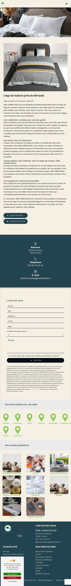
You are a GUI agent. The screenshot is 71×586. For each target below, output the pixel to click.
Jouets (38, 554)
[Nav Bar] (66, 4)
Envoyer (37, 360)
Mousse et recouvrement (13, 554)
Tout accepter (12, 574)
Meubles (39, 568)
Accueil (6, 551)
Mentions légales (45, 580)
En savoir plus (16, 215)
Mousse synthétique (44, 560)
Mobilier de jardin (42, 574)
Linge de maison (42, 565)
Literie (38, 571)
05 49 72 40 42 (35, 265)
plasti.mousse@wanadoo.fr (36, 278)
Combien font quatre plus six (17, 331)
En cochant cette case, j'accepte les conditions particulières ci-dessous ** (35, 356)
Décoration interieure (44, 551)
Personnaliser (12, 581)
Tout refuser (12, 578)
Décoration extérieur (44, 557)
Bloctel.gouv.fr (34, 389)
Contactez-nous (17, 221)
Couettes (39, 562)
